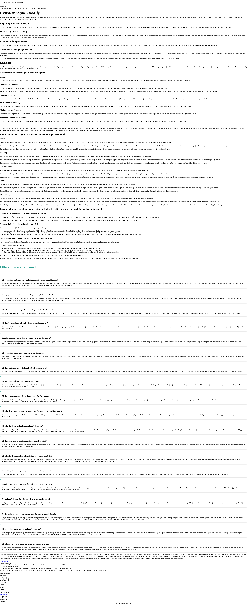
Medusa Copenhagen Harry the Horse (191, 554)
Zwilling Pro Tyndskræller (77, 558)
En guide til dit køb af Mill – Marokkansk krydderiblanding (218, 556)
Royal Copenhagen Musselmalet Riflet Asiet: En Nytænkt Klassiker (59, 554)
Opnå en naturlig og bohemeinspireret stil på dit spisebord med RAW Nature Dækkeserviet (136, 556)
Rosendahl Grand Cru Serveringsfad (26, 554)
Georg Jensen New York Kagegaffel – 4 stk (54, 558)
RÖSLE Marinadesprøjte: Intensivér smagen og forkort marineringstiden (42, 556)
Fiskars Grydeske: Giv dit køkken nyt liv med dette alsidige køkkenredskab (109, 558)
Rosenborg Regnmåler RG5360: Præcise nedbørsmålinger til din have (225, 554)
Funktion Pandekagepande (114, 554)
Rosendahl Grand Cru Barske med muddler (146, 558)
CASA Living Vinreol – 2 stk (10, 556)
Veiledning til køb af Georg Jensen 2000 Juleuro (163, 554)
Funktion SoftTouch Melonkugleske (172, 558)
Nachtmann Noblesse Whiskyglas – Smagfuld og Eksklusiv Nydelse (86, 556)
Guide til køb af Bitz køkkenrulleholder (136, 554)
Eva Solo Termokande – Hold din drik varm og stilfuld (182, 556)
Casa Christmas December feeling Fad (93, 554)
